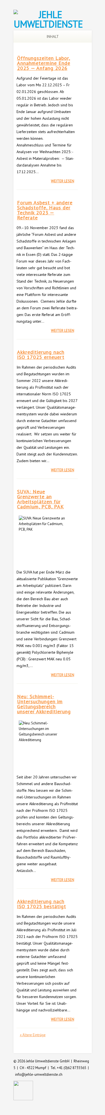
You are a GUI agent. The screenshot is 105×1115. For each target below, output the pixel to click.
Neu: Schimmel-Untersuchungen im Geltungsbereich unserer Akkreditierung (44, 704)
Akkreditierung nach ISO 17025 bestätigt (41, 904)
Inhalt (52, 36)
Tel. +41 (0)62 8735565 (68, 1067)
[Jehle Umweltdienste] (48, 24)
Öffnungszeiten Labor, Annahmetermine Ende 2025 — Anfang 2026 (43, 63)
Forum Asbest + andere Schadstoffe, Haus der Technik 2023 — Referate (45, 210)
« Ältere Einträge (33, 1035)
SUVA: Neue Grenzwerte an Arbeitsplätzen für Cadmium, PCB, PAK (40, 499)
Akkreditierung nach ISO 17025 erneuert (40, 354)
